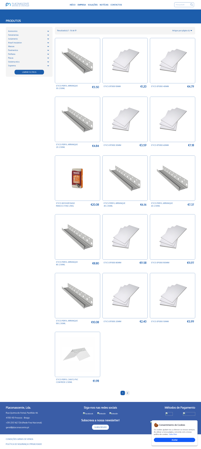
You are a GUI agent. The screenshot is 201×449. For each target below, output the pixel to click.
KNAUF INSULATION (15, 42)
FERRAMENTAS (13, 35)
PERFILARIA (11, 54)
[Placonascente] (25, 5)
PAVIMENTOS (13, 50)
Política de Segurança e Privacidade (24, 444)
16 (189, 30)
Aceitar (175, 440)
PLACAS (10, 58)
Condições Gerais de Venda (19, 439)
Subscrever (100, 427)
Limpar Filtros (29, 72)
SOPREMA (12, 65)
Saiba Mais (173, 434)
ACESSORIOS (12, 31)
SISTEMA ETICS (14, 62)
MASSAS (11, 46)
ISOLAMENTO (13, 39)
